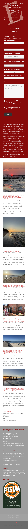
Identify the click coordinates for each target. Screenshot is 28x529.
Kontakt (22, 17)
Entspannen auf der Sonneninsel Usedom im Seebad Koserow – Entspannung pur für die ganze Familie (12, 351)
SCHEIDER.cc (20, 527)
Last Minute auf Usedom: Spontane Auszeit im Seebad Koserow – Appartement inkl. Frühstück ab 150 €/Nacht (13, 196)
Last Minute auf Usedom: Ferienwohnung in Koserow (11, 250)
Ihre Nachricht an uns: (10, 82)
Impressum (10, 515)
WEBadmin (7, 200)
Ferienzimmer (13, 21)
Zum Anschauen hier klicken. (10, 460)
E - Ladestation (20, 15)
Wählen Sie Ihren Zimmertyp (12, 53)
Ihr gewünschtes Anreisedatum (13, 69)
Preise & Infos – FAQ (9, 15)
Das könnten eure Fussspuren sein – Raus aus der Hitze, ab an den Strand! (14, 286)
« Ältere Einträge (7, 411)
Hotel (17, 10)
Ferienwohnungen (19, 19)
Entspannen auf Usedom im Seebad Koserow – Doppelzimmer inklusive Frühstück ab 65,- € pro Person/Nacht (14, 320)
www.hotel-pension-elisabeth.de (15, 443)
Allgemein (20, 200)
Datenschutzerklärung (13, 517)
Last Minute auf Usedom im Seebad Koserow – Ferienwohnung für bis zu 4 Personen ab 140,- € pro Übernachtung (13, 390)
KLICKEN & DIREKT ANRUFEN (15, 30)
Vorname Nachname (10, 40)
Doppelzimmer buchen (13, 519)
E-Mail (6, 47)
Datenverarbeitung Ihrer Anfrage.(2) (13, 108)
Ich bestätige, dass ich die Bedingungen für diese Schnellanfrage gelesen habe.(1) (14, 102)
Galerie (6, 17)
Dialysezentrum (13, 17)
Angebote (11, 10)
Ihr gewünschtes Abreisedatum (13, 75)
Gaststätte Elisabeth (14, 12)
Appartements (7, 19)
